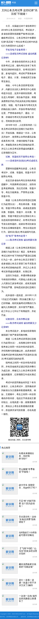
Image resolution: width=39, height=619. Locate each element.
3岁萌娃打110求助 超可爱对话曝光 (28, 534)
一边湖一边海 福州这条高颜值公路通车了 (28, 598)
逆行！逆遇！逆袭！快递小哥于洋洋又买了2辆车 (27, 583)
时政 (14, 2)
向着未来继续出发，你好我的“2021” (26, 456)
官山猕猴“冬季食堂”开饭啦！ (27, 470)
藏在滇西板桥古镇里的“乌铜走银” (27, 565)
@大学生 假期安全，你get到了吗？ (28, 486)
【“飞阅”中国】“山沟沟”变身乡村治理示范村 (28, 551)
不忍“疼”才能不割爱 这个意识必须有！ (27, 503)
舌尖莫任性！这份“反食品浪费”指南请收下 (27, 519)
